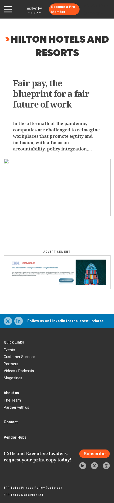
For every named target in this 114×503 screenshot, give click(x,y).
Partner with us (16, 407)
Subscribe (95, 454)
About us (11, 393)
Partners (11, 364)
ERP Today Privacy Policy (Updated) (33, 487)
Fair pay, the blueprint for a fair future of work (51, 94)
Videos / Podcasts (19, 371)
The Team (12, 400)
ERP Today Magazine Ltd (24, 494)
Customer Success (19, 357)
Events (9, 350)
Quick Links (14, 342)
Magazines (13, 378)
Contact (11, 422)
